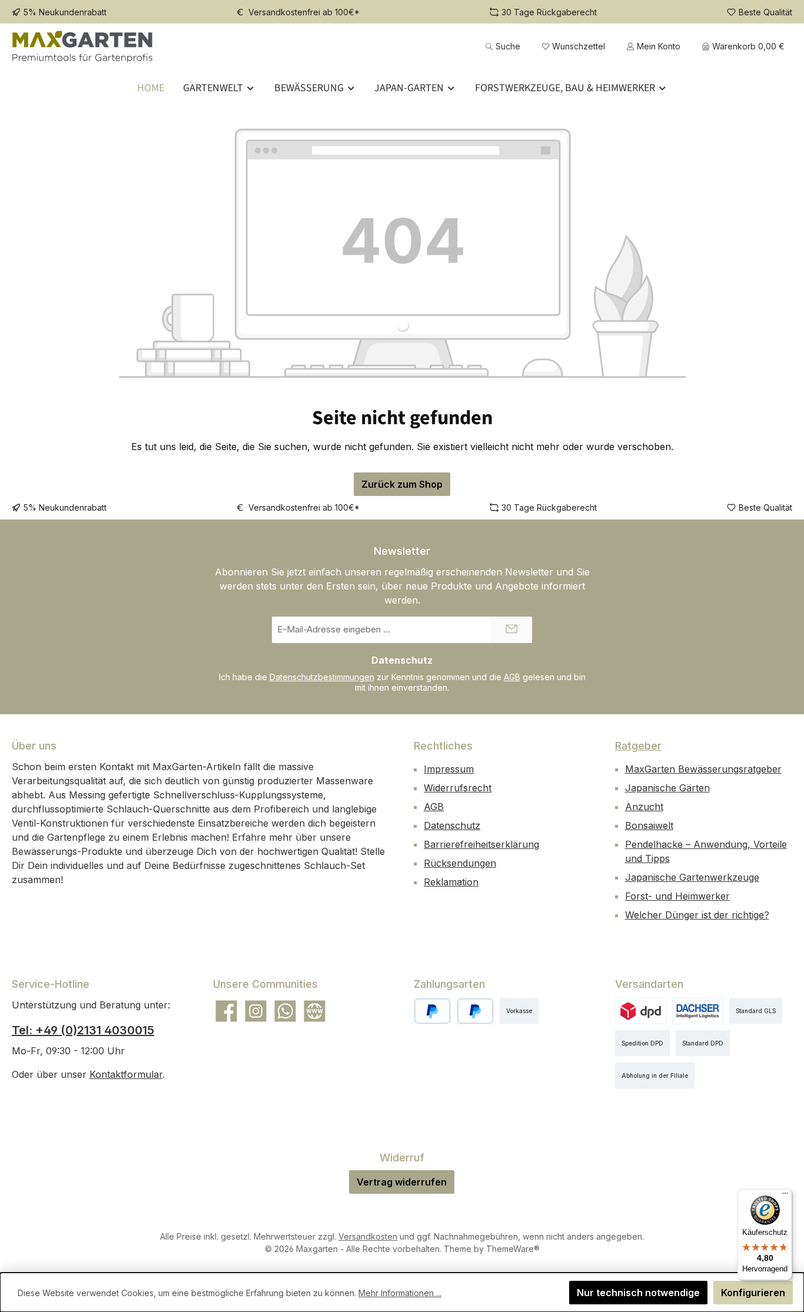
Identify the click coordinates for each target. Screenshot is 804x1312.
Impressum (449, 769)
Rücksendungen (460, 863)
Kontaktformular (125, 1074)
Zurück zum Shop (402, 484)
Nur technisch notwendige (638, 1292)
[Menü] (785, 1196)
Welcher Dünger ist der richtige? (697, 915)
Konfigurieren (753, 1292)
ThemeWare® (513, 1249)
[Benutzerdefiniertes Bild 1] (475, 1011)
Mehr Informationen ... (399, 1293)
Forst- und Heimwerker (677, 896)
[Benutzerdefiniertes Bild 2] (697, 1011)
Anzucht (644, 806)
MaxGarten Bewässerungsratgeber (703, 769)
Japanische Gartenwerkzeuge (692, 877)
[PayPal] (432, 1011)
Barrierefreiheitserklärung (481, 844)
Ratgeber (638, 746)
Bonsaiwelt (649, 825)
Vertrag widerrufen (402, 1182)
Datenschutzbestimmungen (322, 677)
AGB (512, 677)
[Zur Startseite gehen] (82, 46)
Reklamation (451, 882)
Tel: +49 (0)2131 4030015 (83, 1030)
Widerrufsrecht (457, 788)
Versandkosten (367, 1236)
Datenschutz (452, 825)
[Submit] (511, 630)
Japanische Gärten (667, 788)
